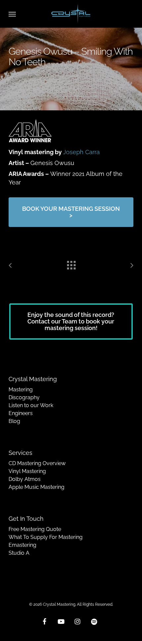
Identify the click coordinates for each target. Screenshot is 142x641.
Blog (14, 421)
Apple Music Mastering (36, 487)
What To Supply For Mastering (46, 537)
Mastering (21, 389)
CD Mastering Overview (37, 463)
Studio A (19, 553)
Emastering (22, 545)
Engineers (21, 413)
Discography (24, 397)
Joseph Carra (81, 152)
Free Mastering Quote (35, 529)
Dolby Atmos (25, 479)
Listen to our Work (31, 405)
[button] (12, 14)
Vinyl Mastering (27, 471)
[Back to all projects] (71, 263)
